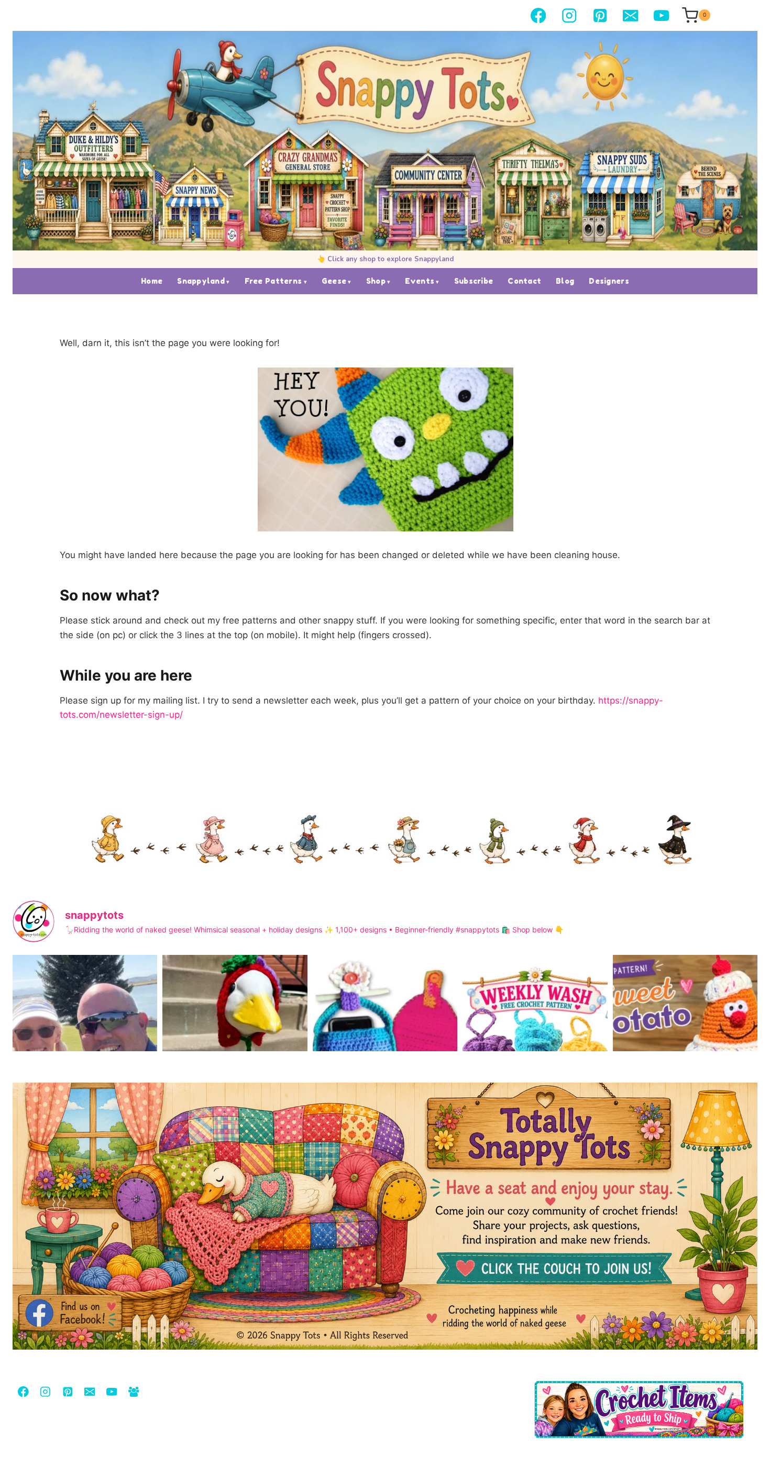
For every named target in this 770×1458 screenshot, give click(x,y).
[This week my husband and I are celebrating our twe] (85, 1051)
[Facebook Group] (133, 1392)
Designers (609, 280)
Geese (334, 280)
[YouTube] (661, 15)
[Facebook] (538, 15)
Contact (524, 280)
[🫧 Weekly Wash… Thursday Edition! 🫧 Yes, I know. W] (535, 1051)
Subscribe (473, 280)
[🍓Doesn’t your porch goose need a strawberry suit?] (234, 1051)
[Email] (630, 15)
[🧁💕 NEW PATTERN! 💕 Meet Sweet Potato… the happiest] (685, 1051)
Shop (376, 280)
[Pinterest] (600, 15)
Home (151, 280)
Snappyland (201, 280)
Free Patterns (273, 280)
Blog (565, 280)
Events (419, 280)
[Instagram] (569, 15)
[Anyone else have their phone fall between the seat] (385, 1051)
